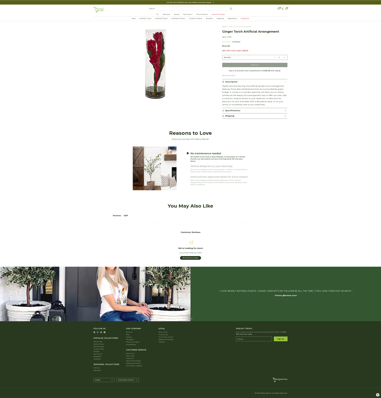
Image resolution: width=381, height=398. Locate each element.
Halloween (166, 14)
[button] (255, 81)
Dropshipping (131, 344)
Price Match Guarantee (134, 366)
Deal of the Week (218, 14)
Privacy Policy (163, 334)
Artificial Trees (145, 18)
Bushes (176, 14)
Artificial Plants (161, 18)
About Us (129, 332)
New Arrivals (98, 341)
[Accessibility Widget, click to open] (378, 395)
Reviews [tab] (117, 216)
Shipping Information (133, 363)
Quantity (227, 57)
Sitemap (162, 342)
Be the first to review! (190, 258)
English (98, 380)
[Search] (230, 9)
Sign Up (280, 339)
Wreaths (209, 18)
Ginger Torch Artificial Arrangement (239, 26)
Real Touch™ (188, 14)
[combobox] (190, 9)
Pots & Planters (202, 14)
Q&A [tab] (126, 215)
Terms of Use (163, 332)
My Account (130, 353)
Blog (127, 334)
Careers (129, 337)
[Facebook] (95, 332)
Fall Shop (97, 368)
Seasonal (220, 18)
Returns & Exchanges (133, 361)
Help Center (130, 356)
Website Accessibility (166, 339)
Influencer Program (133, 342)
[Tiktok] (104, 332)
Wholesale (129, 339)
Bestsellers (232, 18)
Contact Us (130, 358)
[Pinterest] (101, 332)
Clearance (245, 18)
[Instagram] (98, 332)
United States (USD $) (126, 380)
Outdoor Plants (195, 18)
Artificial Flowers (178, 18)
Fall (157, 14)
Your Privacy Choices (166, 337)
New (134, 18)
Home (224, 26)
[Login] (282, 8)
